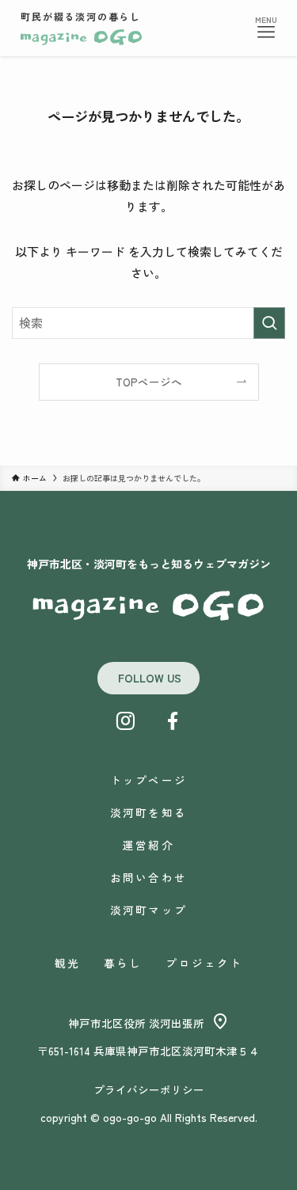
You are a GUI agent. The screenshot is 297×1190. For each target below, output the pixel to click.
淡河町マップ (148, 910)
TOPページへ (149, 382)
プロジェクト (204, 963)
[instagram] (125, 721)
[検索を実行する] (269, 323)
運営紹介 (148, 845)
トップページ (148, 780)
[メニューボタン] (266, 32)
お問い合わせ (148, 877)
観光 (67, 963)
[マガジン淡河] (81, 37)
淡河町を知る (148, 812)
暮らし (123, 963)
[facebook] (173, 721)
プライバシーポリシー (148, 1089)
